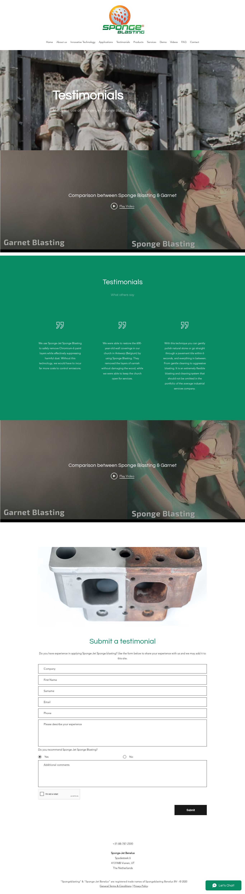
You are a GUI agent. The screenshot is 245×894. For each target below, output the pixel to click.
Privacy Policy (140, 886)
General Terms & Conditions (115, 886)
